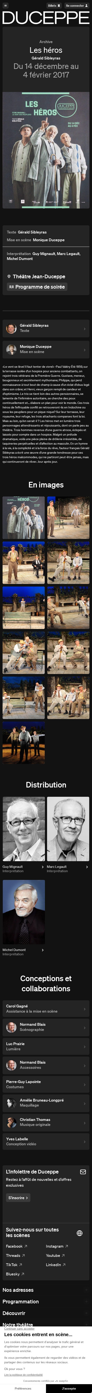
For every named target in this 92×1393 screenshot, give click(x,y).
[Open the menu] (6, 6)
